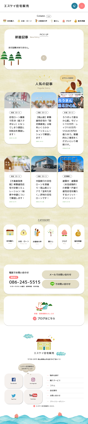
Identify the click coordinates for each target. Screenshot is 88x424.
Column (43, 16)
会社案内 (53, 390)
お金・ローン (26, 21)
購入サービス (55, 380)
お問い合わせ (55, 395)
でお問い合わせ (63, 283)
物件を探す (54, 375)
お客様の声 (42, 21)
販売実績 (81, 21)
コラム (52, 385)
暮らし (56, 21)
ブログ (68, 21)
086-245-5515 (25, 282)
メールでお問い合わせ (60, 274)
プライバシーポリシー (57, 401)
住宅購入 (10, 21)
